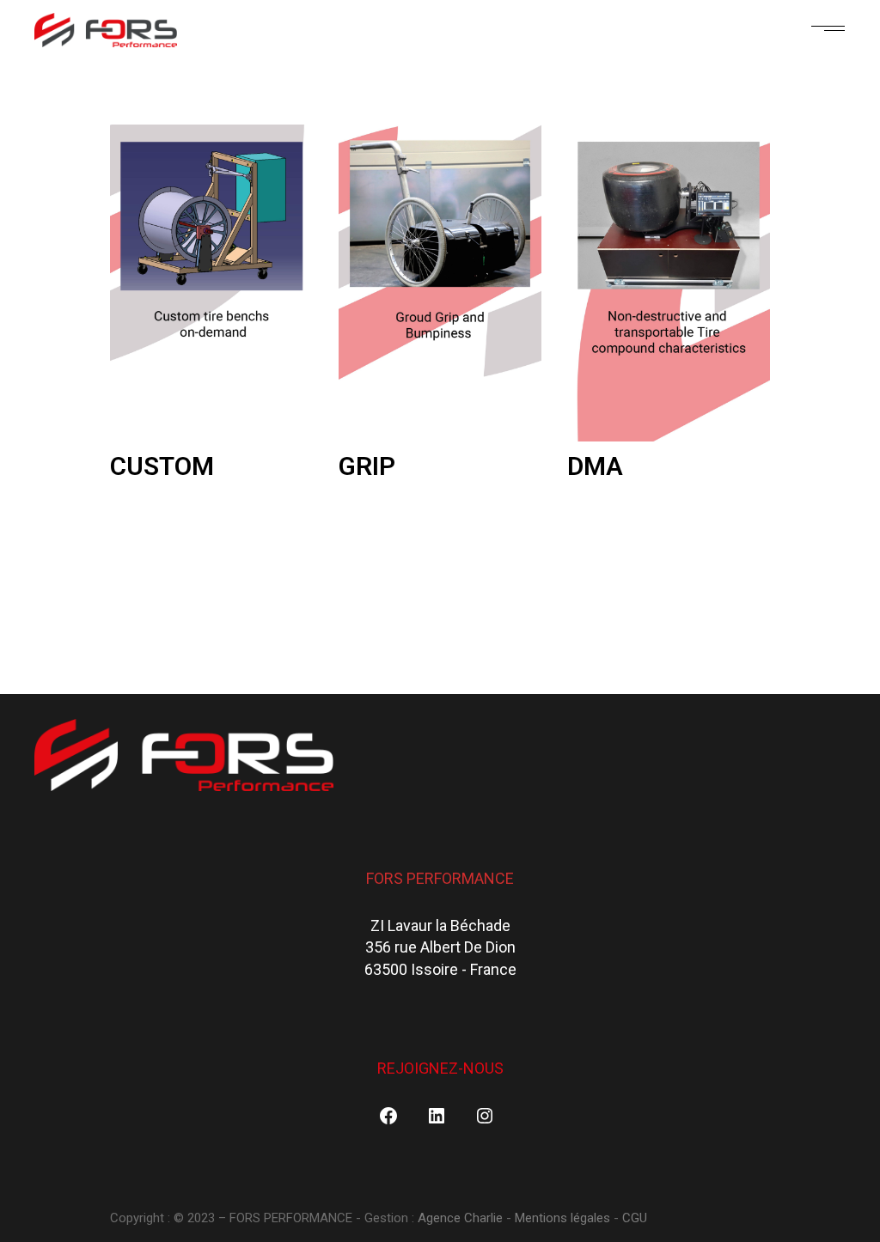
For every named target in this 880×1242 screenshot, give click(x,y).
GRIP (367, 466)
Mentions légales (562, 1218)
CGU (634, 1218)
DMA (595, 466)
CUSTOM (162, 466)
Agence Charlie (462, 1218)
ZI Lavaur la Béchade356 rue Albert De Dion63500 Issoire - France (440, 947)
